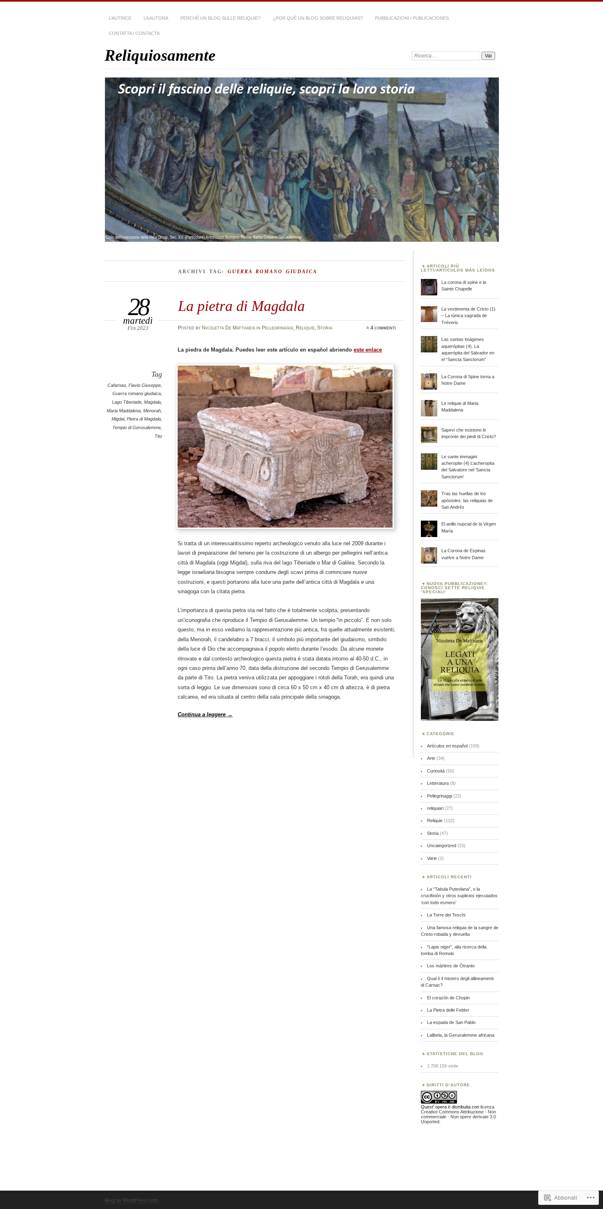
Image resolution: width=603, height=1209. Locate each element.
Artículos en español (447, 745)
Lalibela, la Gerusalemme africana (460, 1035)
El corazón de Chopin (448, 997)
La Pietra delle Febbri (448, 1010)
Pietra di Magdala (144, 418)
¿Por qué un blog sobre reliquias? (318, 18)
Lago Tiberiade (127, 402)
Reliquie (305, 328)
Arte (431, 758)
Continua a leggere (205, 714)
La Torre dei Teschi (446, 914)
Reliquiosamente (160, 55)
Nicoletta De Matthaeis (228, 328)
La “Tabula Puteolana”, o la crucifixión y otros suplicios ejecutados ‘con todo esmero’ (459, 896)
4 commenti (383, 328)
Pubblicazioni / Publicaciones (412, 18)
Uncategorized (441, 845)
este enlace (368, 350)
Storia (324, 328)
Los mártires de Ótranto (451, 965)
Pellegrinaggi (277, 328)
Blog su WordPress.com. (132, 1200)
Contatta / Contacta (134, 33)
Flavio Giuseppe (144, 385)
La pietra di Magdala (241, 305)
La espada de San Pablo (451, 1022)
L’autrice (120, 18)
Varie (432, 858)
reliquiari (435, 808)
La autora (156, 18)
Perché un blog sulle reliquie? (220, 18)
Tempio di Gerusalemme (136, 427)
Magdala (152, 402)
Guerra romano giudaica (136, 393)
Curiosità (436, 770)
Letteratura (438, 783)
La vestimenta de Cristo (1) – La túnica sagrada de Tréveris (468, 315)
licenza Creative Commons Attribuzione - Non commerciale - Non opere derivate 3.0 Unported (458, 1114)
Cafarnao (116, 385)
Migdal (118, 418)
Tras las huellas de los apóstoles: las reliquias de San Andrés (467, 500)
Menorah (152, 410)
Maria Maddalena (124, 410)
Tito (158, 436)
